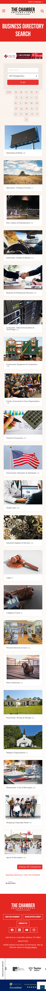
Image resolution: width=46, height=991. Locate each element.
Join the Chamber (12, 917)
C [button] (26, 92)
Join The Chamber (32, 875)
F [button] (16, 97)
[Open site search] (42, 11)
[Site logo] (23, 11)
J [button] (36, 97)
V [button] (21, 114)
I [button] (31, 97)
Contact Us (23, 923)
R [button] (26, 109)
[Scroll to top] (42, 987)
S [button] (31, 109)
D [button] (31, 92)
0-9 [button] (9, 92)
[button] (29, 867)
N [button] (31, 103)
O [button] (37, 103)
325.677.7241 (23, 941)
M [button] (26, 103)
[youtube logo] (26, 930)
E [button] (37, 92)
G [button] (21, 97)
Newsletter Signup (33, 917)
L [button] (20, 103)
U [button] (16, 114)
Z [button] (26, 119)
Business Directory (14, 875)
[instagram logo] (34, 930)
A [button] (16, 92)
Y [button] (37, 114)
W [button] (26, 114)
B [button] (21, 92)
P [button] (16, 109)
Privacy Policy (31, 947)
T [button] (36, 109)
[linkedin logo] (19, 930)
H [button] (27, 97)
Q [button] (21, 109)
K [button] (15, 103)
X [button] (32, 114)
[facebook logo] (12, 930)
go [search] (24, 82)
